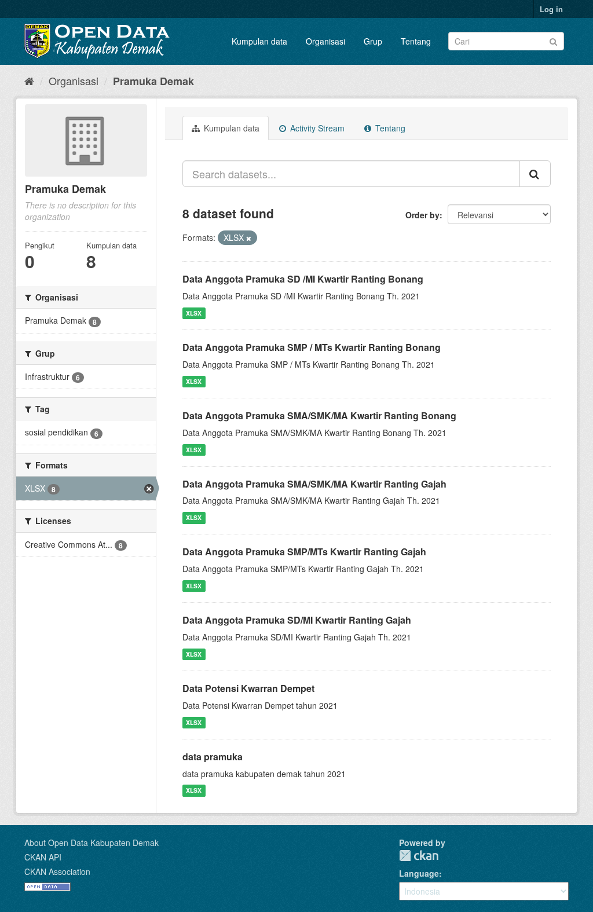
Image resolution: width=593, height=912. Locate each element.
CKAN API (42, 857)
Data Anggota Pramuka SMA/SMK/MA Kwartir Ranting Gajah (314, 483)
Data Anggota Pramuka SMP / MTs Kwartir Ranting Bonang (311, 347)
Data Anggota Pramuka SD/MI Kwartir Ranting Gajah (296, 620)
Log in (551, 8)
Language (419, 873)
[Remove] (248, 238)
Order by (422, 215)
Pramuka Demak (153, 81)
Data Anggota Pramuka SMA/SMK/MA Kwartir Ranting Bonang (319, 415)
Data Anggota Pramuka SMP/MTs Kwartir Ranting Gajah (304, 551)
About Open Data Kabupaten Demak (91, 842)
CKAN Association (57, 871)
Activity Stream (316, 128)
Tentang (416, 41)
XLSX (194, 313)
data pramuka (212, 756)
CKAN (418, 855)
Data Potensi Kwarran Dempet (248, 688)
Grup (373, 41)
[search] (535, 173)
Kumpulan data (259, 41)
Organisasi (325, 41)
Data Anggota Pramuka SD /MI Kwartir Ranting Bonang (302, 278)
